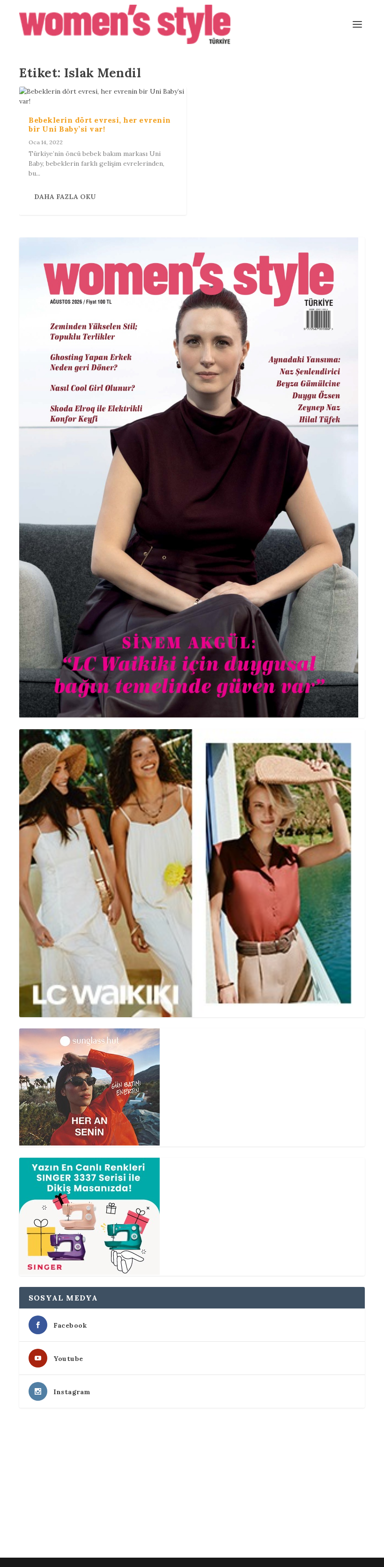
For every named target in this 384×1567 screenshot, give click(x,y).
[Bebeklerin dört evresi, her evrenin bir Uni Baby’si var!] (102, 96)
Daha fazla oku (65, 196)
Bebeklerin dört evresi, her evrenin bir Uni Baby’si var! (100, 124)
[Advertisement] (192, 1484)
